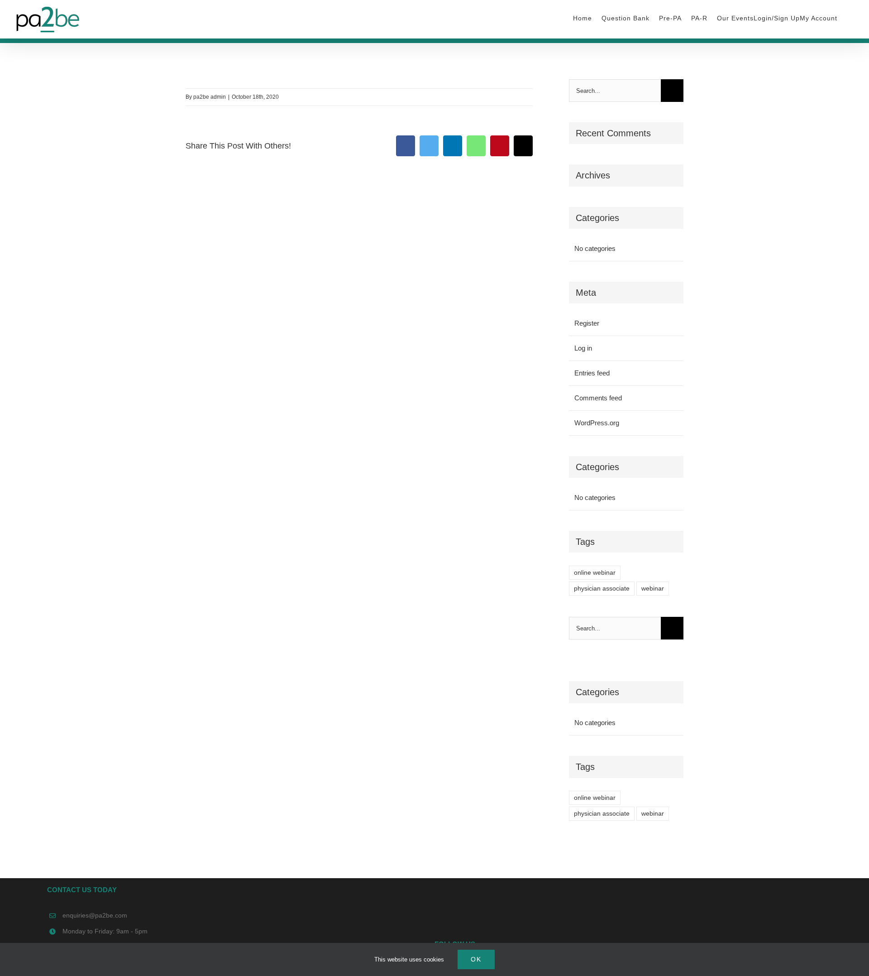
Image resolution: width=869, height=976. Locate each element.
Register (586, 323)
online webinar (595, 572)
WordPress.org (596, 423)
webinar (652, 588)
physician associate (602, 588)
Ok (476, 959)
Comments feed (598, 398)
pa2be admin (209, 97)
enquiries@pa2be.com (94, 915)
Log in (583, 348)
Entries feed (592, 373)
